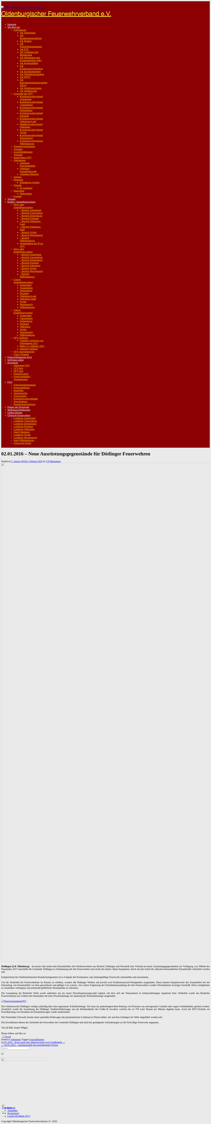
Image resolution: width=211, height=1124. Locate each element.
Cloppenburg (26, 288)
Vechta (23, 301)
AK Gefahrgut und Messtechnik (29, 53)
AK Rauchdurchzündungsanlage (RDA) (33, 83)
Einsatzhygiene (21, 374)
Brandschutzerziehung (24, 404)
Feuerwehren (20, 396)
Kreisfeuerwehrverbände (26, 398)
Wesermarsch (26, 304)
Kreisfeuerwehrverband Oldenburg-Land (31, 120)
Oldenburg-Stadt (28, 299)
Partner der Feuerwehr (18, 407)
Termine (11, 199)
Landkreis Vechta (22, 435)
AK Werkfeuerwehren (31, 88)
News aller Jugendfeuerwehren (23, 206)
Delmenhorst (26, 290)
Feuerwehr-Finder (22, 443)
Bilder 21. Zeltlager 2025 (32, 346)
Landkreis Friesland (23, 426)
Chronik (18, 185)
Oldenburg (25, 326)
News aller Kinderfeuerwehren (23, 250)
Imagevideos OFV (23, 157)
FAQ (9, 382)
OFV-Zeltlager (21, 337)
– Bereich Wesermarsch (31, 235)
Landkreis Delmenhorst (25, 423)
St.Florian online (15, 360)
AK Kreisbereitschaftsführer (31, 67)
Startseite (11, 24)
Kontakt (17, 196)
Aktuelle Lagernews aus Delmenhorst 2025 (31, 342)
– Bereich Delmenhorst (31, 215)
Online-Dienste (14, 412)
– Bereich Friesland (29, 218)
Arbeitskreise (20, 30)
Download (12, 362)
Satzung (17, 177)
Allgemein (16, 1039)
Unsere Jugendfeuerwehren (23, 281)
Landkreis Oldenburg (24, 429)
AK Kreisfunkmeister (30, 71)
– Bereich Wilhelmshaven (27, 239)
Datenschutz (26, 193)
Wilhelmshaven (27, 307)
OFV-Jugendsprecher (24, 351)
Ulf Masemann (53, 461)
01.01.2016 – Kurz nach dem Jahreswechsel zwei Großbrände (33, 1042)
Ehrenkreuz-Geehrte (30, 182)
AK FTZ (24, 49)
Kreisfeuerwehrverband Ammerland (31, 98)
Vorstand (18, 149)
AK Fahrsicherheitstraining (31, 45)
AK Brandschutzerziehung (31, 37)
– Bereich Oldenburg (30, 265)
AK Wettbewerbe (28, 91)
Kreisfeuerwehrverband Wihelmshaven (31, 142)
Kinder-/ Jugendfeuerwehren (21, 202)
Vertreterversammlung (24, 146)
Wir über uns (13, 27)
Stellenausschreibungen (18, 410)
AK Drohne (26, 41)
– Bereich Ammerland (30, 210)
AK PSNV (25, 77)
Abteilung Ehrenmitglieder (27, 164)
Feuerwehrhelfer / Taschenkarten (22, 378)
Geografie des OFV (23, 93)
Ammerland (25, 285)
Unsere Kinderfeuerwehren (23, 311)
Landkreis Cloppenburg (25, 421)
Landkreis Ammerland (24, 418)
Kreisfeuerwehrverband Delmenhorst (31, 109)
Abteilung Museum (29, 174)
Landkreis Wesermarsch (25, 437)
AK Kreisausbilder (29, 63)
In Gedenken (26, 188)
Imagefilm (18, 390)
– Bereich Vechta (28, 232)
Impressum (19, 190)
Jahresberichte (20, 393)
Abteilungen (20, 160)
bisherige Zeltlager (29, 349)
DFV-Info (18, 371)
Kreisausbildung (22, 387)
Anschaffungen (36, 1039)
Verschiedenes (20, 401)
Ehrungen (18, 179)
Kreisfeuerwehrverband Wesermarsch (31, 136)
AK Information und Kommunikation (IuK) (31, 59)
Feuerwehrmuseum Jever (19, 357)
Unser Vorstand (21, 354)
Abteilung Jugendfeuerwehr (28, 170)
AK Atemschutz (28, 32)
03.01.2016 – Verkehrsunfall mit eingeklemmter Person (29, 1045)
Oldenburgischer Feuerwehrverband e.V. (56, 13)
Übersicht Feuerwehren (18, 415)
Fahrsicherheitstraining (25, 385)
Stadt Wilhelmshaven (24, 440)
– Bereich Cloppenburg (31, 213)
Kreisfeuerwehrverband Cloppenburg (31, 103)
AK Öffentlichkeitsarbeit (32, 74)
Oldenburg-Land (28, 296)
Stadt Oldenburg (22, 432)
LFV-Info (18, 368)
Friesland (24, 293)
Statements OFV (22, 365)
